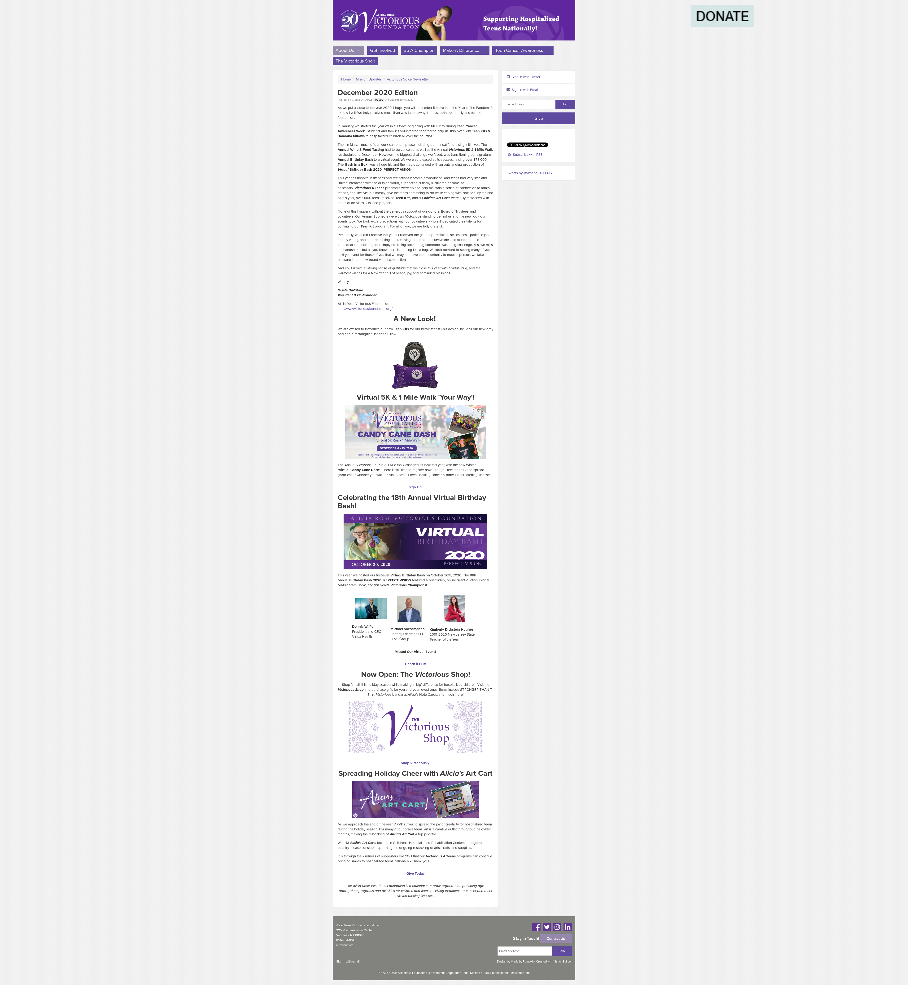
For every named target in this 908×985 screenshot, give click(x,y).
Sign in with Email (524, 90)
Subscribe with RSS (528, 154)
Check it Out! (415, 664)
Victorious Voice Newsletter (408, 79)
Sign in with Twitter (525, 77)
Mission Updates (369, 79)
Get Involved (382, 50)
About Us (345, 50)
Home (346, 79)
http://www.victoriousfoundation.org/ (365, 309)
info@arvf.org (344, 945)
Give (538, 118)
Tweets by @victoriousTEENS (529, 173)
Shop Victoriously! (415, 763)
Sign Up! (416, 487)
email (356, 961)
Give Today (415, 873)
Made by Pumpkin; (523, 961)
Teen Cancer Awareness (519, 50)
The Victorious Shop (355, 61)
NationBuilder (563, 961)
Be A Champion (419, 50)
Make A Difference (461, 50)
